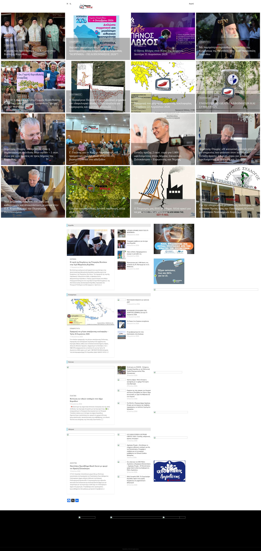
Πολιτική (138, 203)
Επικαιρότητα (10, 45)
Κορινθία (138, 45)
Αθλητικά (73, 463)
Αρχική (191, 3)
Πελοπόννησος (75, 94)
